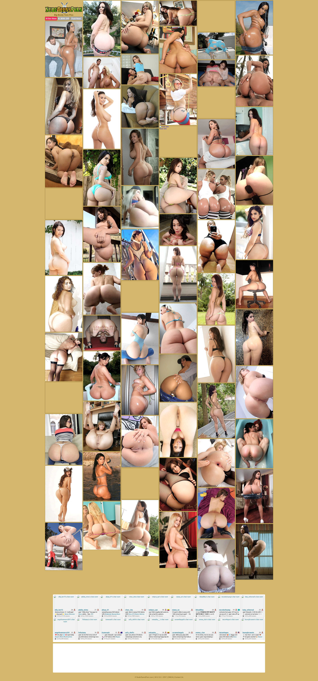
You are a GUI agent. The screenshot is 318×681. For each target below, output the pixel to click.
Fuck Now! (76, 19)
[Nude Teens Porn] (63, 8)
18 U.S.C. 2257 (161, 677)
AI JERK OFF (63, 19)
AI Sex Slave (51, 19)
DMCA (170, 677)
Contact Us (179, 677)
